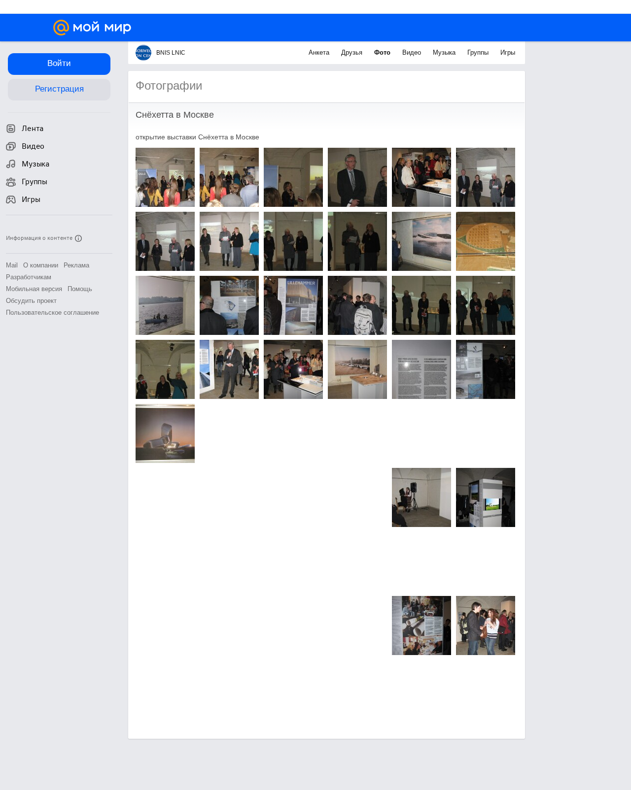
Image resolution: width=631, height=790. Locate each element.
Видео (412, 52)
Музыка (445, 52)
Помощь (80, 289)
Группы (479, 52)
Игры (507, 52)
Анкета (320, 52)
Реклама (76, 265)
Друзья (352, 52)
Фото (383, 52)
